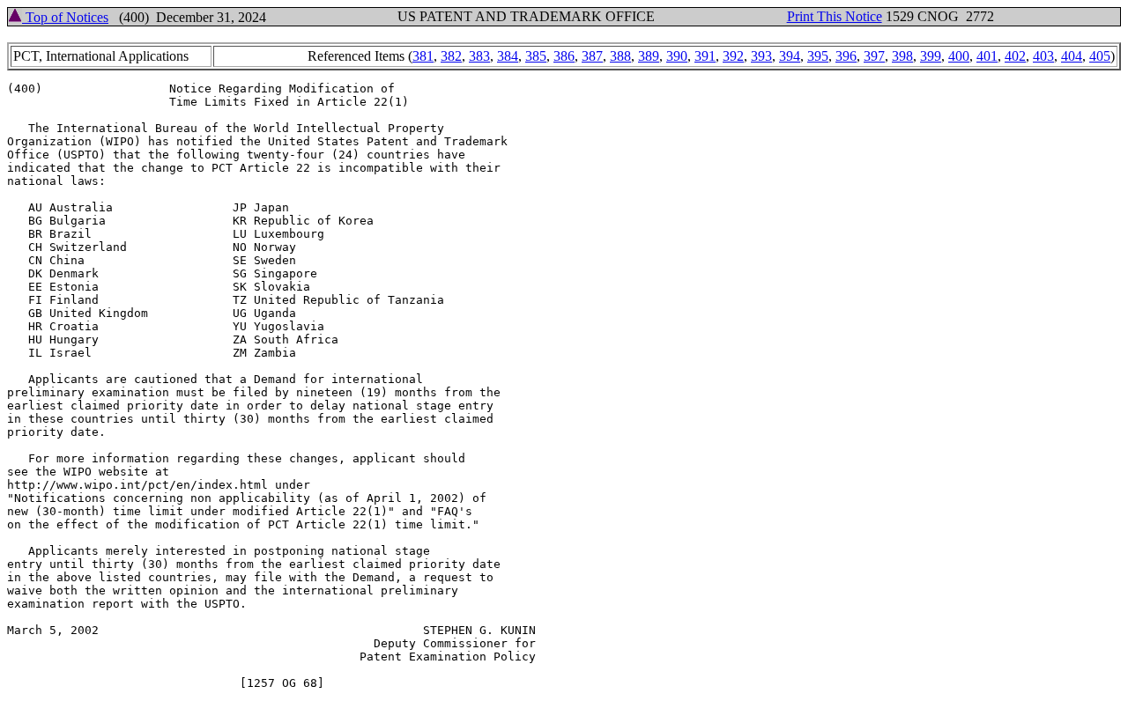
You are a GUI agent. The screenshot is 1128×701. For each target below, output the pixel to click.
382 (451, 55)
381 (423, 55)
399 (930, 55)
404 (1071, 55)
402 (1015, 55)
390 (676, 55)
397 (874, 55)
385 (535, 55)
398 (902, 55)
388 (620, 55)
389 (648, 55)
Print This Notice (834, 16)
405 (1099, 55)
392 (733, 55)
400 (958, 55)
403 (1043, 55)
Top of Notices (65, 17)
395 (817, 55)
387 (592, 55)
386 (564, 55)
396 (846, 55)
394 (789, 55)
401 (987, 55)
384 (507, 55)
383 (479, 55)
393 (761, 55)
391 (705, 55)
